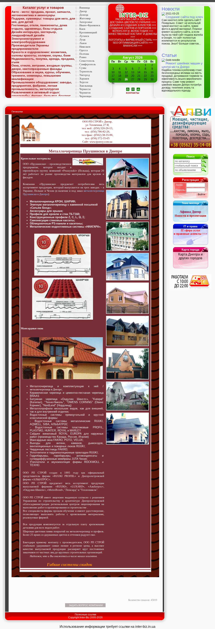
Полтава (84, 53)
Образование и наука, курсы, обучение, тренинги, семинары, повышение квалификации (41, 75)
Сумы (82, 67)
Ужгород (84, 75)
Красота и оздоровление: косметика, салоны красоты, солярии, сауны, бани (41, 53)
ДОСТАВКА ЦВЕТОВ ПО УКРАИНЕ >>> (133, 22)
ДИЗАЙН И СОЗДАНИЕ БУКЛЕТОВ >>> (133, 25)
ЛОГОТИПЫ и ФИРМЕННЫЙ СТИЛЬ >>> (133, 39)
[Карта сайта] (138, 89)
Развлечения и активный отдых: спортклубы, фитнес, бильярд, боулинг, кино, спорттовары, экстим (41, 96)
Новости (171, 9)
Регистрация (190, 179)
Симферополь (87, 64)
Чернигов (84, 92)
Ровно (83, 57)
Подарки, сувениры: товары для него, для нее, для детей (43, 20)
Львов (83, 43)
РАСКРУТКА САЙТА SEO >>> (132, 19)
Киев (82, 28)
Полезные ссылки (85, 614)
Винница (84, 7)
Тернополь (85, 71)
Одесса (83, 50)
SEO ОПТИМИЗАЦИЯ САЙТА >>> (133, 42)
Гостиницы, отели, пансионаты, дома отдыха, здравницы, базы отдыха (39, 26)
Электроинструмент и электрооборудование (28, 40)
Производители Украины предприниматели (30, 47)
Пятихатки (17, 111)
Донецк (83, 14)
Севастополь (86, 60)
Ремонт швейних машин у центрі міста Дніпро (182, 65)
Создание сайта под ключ (184, 17)
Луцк (82, 39)
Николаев (84, 46)
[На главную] (128, 89)
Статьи (169, 55)
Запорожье (85, 21)
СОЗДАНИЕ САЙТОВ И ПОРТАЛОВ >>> (132, 28)
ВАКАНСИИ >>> (132, 45)
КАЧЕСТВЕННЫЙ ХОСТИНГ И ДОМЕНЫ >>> (133, 35)
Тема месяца (190, 203)
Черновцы (85, 96)
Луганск (84, 36)
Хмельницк (85, 85)
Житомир (85, 18)
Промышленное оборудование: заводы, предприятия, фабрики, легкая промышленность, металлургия (42, 86)
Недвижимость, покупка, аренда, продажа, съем (43, 60)
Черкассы (85, 89)
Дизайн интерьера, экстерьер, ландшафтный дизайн (34, 33)
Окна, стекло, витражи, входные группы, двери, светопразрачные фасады (42, 67)
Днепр (83, 11)
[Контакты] (133, 89)
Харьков (84, 78)
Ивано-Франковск (89, 25)
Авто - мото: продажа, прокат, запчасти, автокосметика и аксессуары (41, 13)
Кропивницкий (88, 32)
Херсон (83, 82)
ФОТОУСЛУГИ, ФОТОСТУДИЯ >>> (132, 31)
